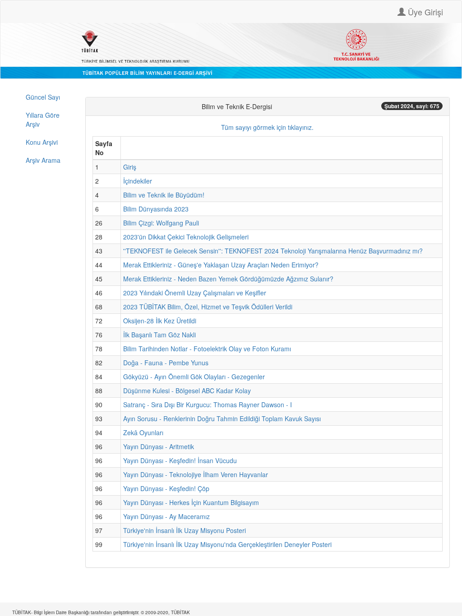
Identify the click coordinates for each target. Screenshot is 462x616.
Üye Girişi (424, 12)
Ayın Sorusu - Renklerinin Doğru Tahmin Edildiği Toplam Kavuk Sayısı (222, 418)
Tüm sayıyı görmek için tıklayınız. (267, 127)
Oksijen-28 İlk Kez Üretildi (159, 320)
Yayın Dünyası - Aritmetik (158, 446)
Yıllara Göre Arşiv (43, 119)
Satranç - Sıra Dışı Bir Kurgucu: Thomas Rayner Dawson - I (207, 404)
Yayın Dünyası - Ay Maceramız (166, 516)
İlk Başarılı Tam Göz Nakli (159, 334)
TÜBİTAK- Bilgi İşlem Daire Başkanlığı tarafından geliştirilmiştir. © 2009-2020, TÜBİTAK (101, 612)
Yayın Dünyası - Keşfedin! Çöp (166, 488)
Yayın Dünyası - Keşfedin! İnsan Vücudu (180, 460)
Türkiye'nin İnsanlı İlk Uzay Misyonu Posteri (184, 530)
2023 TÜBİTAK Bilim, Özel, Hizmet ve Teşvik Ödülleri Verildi (207, 306)
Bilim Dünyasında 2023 (156, 208)
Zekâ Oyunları (143, 432)
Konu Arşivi (42, 142)
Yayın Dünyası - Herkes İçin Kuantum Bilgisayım (191, 502)
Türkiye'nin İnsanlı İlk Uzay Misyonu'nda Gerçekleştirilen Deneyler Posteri (227, 544)
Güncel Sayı (43, 96)
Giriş (129, 166)
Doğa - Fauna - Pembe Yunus (165, 362)
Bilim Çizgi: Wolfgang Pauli (161, 222)
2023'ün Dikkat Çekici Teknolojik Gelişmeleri (186, 236)
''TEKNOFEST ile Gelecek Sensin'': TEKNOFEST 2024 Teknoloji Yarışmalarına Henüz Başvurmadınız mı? (273, 250)
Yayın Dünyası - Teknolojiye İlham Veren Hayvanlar (195, 474)
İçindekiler (137, 180)
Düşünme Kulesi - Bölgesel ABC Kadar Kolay (187, 390)
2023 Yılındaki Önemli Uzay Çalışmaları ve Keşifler (194, 292)
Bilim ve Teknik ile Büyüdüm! (163, 194)
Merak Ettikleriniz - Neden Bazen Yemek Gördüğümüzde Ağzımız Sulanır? (228, 278)
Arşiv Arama (43, 160)
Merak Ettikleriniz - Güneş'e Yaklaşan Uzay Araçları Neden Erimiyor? (221, 264)
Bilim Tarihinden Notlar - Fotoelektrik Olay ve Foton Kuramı (207, 348)
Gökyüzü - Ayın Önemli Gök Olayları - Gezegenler (194, 376)
